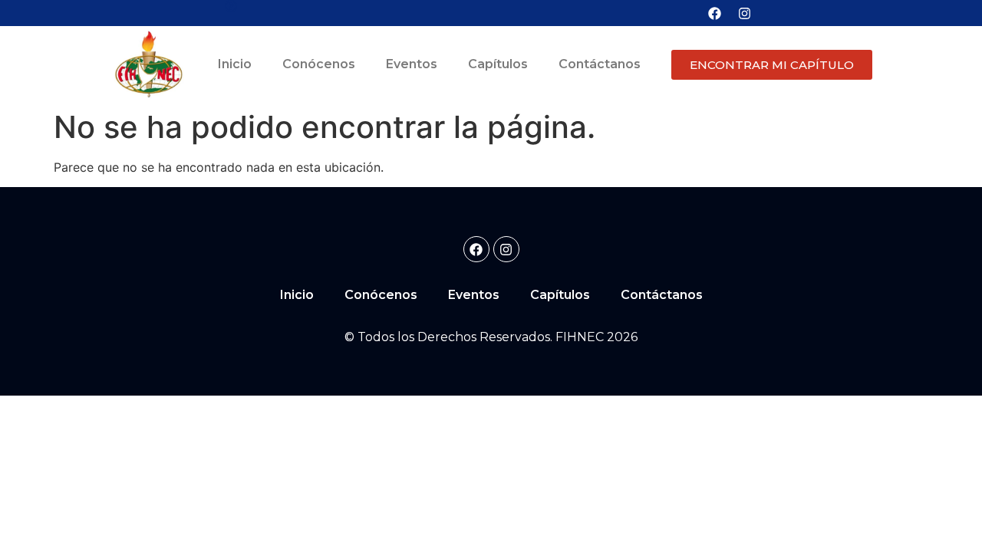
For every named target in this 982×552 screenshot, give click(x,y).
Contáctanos (600, 64)
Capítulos (498, 64)
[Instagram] (744, 13)
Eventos (411, 64)
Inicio (235, 64)
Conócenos (318, 64)
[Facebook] (714, 13)
